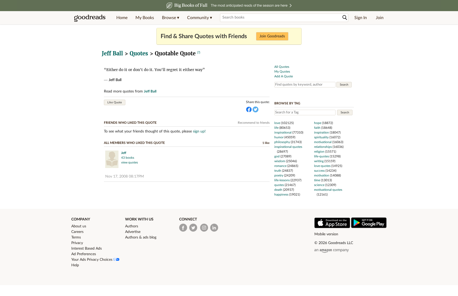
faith (317, 127)
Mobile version (326, 234)
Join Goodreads (272, 36)
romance (280, 165)
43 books (127, 157)
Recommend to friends (254, 122)
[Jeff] (111, 160)
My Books (144, 18)
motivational (323, 142)
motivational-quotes (328, 189)
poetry (278, 175)
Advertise (132, 232)
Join (380, 18)
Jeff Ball (112, 53)
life (276, 127)
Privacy (77, 243)
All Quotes (281, 66)
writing (319, 161)
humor (279, 137)
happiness (281, 194)
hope (317, 123)
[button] (170, 17)
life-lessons (282, 180)
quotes (279, 185)
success (319, 170)
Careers (77, 232)
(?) (198, 52)
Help (75, 265)
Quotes (139, 53)
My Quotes (282, 71)
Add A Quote (283, 76)
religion (319, 151)
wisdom (279, 161)
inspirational (283, 132)
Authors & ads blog (140, 237)
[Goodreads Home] (89, 17)
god (277, 156)
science (319, 185)
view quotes (129, 162)
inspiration (321, 132)
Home (121, 18)
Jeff (123, 152)
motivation (321, 175)
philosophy (282, 142)
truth (277, 170)
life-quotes (321, 156)
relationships (323, 146)
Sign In (360, 18)
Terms (76, 237)
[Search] (344, 17)
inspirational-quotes (288, 146)
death (278, 189)
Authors (131, 226)
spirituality (321, 137)
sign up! (199, 131)
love (277, 123)
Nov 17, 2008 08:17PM (124, 176)
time (317, 180)
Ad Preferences (83, 254)
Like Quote (114, 102)
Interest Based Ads (86, 248)
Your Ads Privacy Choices (92, 260)
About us (78, 226)
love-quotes (322, 165)
